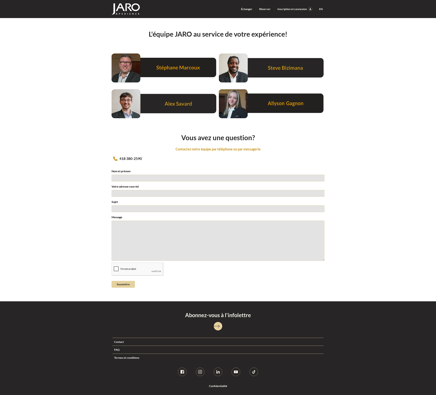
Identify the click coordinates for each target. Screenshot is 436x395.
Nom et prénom (121, 171)
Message (117, 217)
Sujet (115, 201)
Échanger (246, 9)
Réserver (265, 9)
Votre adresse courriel (125, 186)
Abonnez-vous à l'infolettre (218, 315)
